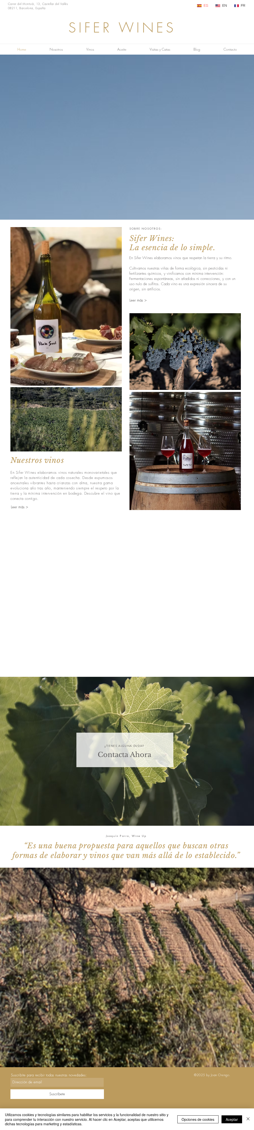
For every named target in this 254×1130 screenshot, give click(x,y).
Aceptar (232, 1119)
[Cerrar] (248, 1119)
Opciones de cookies (198, 1119)
